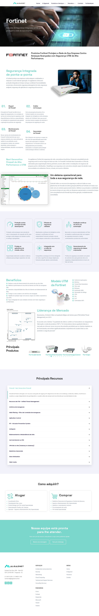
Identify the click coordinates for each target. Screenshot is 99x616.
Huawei (38, 605)
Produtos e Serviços (57, 3)
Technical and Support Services (44, 580)
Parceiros (71, 3)
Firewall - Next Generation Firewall (20, 388)
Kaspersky (38, 597)
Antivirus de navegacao (16, 407)
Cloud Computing (40, 577)
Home (38, 3)
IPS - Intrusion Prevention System (19, 423)
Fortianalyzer (89, 3)
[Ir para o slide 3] (53, 356)
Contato (80, 3)
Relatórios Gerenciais (16, 451)
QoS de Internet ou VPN (16, 440)
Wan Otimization (14, 457)
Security (38, 572)
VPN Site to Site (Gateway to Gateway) (21, 445)
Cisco (37, 591)
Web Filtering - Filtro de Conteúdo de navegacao (24, 412)
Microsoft (38, 600)
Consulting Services (41, 583)
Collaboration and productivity (44, 569)
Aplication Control (15, 418)
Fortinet (38, 594)
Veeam (37, 603)
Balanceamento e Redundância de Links (21, 434)
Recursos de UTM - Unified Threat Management (24, 401)
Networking (39, 574)
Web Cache (13, 462)
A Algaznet (45, 3)
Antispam (12, 429)
